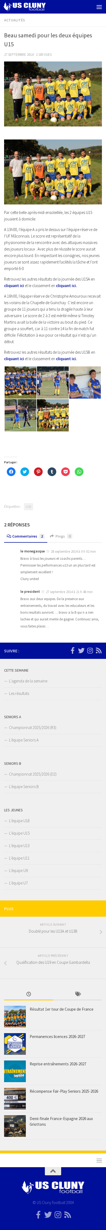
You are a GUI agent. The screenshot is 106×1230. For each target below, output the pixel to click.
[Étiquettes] (77, 994)
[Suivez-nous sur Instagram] (90, 650)
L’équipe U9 (18, 870)
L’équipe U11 (19, 858)
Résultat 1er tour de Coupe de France (61, 1009)
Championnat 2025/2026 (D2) (33, 774)
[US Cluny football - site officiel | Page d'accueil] (32, 6)
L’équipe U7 (18, 883)
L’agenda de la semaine (28, 681)
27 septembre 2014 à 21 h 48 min (69, 592)
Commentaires (27, 536)
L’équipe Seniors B (24, 786)
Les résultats (19, 693)
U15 (28, 507)
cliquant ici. (66, 285)
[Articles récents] (28, 994)
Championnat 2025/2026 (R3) (32, 727)
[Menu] (99, 7)
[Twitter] (81, 650)
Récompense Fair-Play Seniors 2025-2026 (64, 1091)
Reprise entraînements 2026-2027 (58, 1063)
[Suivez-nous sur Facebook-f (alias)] (72, 650)
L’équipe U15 (19, 833)
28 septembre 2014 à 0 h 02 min (73, 551)
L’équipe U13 (19, 845)
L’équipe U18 (19, 820)
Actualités (14, 20)
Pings (63, 536)
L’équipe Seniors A (24, 740)
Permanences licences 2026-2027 (57, 1036)
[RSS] (98, 650)
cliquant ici (14, 285)
